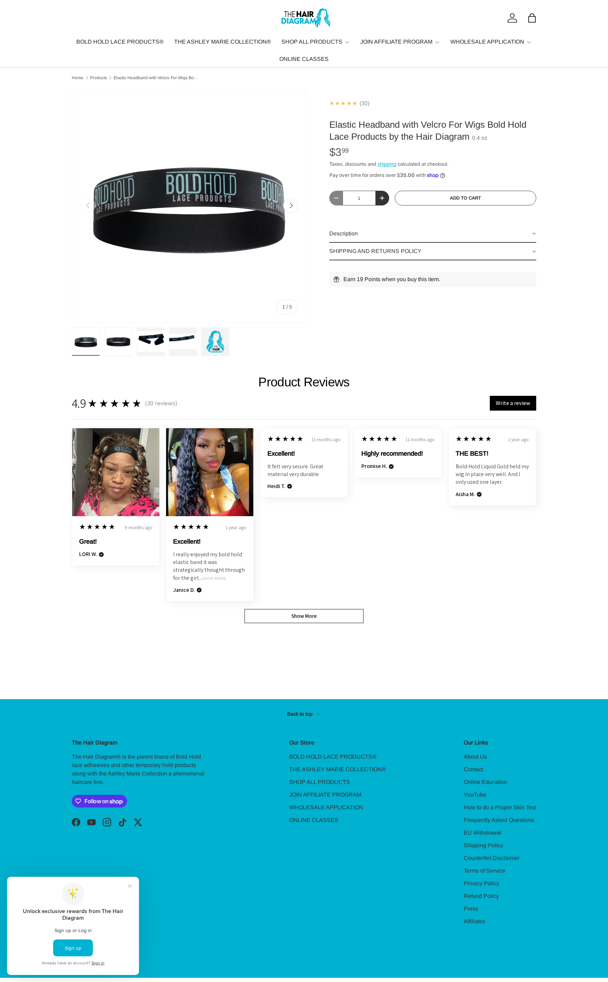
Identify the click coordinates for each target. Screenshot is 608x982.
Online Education (485, 782)
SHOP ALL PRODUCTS (311, 42)
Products (98, 78)
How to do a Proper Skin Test (500, 807)
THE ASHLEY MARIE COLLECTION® (222, 42)
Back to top (300, 714)
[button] (532, 18)
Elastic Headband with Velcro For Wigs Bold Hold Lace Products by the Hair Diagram (156, 78)
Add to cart (465, 198)
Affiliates (474, 921)
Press (471, 909)
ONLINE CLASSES (304, 59)
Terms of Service (484, 871)
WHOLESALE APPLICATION (487, 42)
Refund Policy (481, 896)
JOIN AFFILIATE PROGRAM (396, 42)
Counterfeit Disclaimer (491, 858)
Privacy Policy (481, 883)
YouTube (475, 795)
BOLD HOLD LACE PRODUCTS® (120, 42)
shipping (387, 164)
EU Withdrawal (482, 833)
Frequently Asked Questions (499, 820)
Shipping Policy (483, 845)
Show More (214, 578)
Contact (473, 769)
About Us (475, 757)
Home (77, 78)
